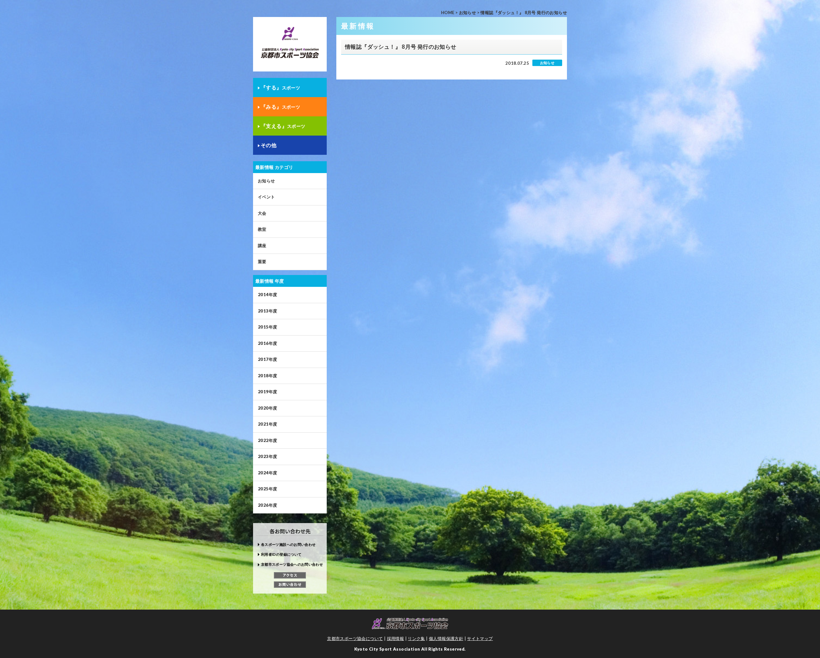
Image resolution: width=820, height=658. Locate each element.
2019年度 (267, 391)
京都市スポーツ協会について (355, 638)
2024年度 (267, 472)
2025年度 (267, 488)
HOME (448, 12)
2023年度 (267, 456)
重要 (262, 261)
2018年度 (267, 375)
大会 (262, 213)
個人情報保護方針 (446, 638)
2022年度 (267, 440)
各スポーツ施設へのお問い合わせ (288, 544)
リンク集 (416, 638)
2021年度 (267, 424)
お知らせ (467, 12)
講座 (262, 245)
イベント (266, 196)
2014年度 (267, 294)
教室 (262, 229)
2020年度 (267, 408)
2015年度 (267, 326)
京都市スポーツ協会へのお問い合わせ (292, 564)
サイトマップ (480, 638)
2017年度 (267, 359)
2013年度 (267, 310)
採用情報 (395, 638)
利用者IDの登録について (281, 554)
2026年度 (267, 505)
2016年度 (267, 343)
